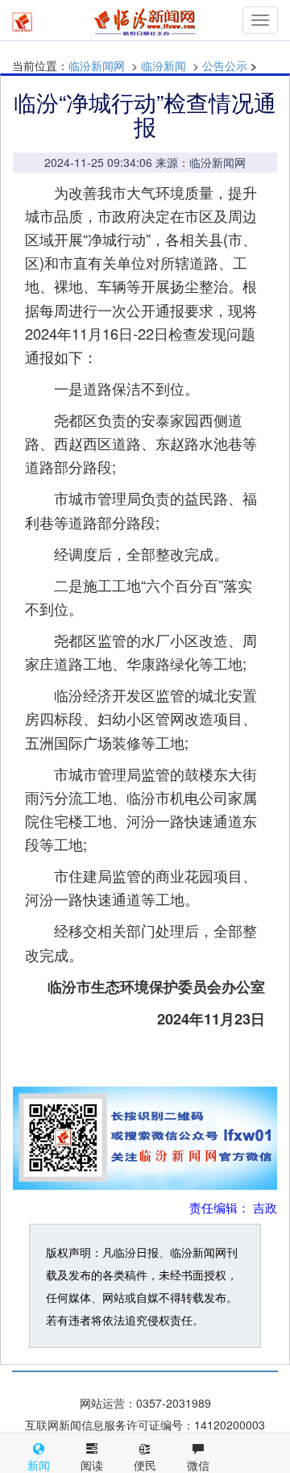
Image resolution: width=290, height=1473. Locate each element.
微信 (198, 1465)
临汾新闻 (163, 65)
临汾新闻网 (96, 65)
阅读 (92, 1465)
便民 (145, 1465)
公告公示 (224, 65)
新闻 (38, 1465)
